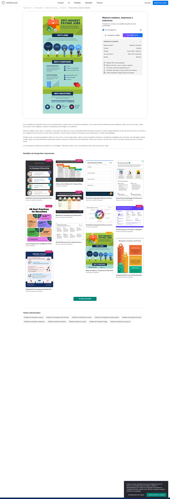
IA (69, 3)
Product (61, 3)
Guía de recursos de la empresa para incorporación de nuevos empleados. (69, 242)
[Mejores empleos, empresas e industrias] (99, 250)
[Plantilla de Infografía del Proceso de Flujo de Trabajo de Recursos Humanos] (99, 214)
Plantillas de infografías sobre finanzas (57, 317)
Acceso (148, 3)
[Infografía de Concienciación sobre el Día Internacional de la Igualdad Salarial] (39, 269)
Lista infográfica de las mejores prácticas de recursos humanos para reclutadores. (39, 243)
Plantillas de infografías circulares (82, 317)
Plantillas (77, 3)
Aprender (88, 3)
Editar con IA (134, 35)
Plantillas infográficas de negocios (120, 321)
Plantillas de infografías (51, 7)
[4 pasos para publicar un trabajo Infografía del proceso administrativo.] (69, 171)
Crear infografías (38, 7)
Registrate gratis (160, 3)
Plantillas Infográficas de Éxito (77, 321)
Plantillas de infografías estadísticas (34, 321)
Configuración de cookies (136, 495)
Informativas (63, 7)
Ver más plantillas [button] (85, 299)
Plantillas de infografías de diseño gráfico (107, 317)
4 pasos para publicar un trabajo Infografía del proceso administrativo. (69, 184)
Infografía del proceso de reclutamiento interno (129, 275)
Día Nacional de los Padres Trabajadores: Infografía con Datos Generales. (129, 229)
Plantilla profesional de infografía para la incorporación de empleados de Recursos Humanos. (39, 198)
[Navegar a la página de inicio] (10, 2)
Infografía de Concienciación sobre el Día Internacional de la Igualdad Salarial (39, 289)
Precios (99, 3)
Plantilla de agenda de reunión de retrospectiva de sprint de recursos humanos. (99, 198)
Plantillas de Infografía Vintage (98, 321)
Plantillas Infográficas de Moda (57, 321)
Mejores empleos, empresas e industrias (99, 270)
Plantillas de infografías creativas (33, 317)
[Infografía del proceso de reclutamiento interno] (129, 255)
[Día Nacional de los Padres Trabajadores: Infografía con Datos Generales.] (129, 216)
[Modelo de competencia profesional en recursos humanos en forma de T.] (69, 202)
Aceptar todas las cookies (156, 495)
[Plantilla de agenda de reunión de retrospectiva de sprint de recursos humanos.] (99, 178)
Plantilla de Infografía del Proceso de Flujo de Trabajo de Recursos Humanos (99, 225)
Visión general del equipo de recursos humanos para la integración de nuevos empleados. (129, 198)
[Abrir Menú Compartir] (141, 30)
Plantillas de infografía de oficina (131, 317)
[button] (112, 35)
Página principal (27, 7)
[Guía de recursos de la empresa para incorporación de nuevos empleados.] (69, 231)
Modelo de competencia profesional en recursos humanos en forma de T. (69, 215)
